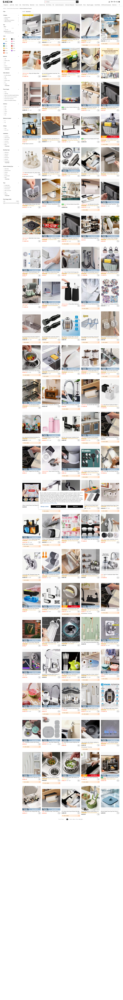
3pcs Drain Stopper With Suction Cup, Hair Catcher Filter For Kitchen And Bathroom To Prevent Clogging (51, 742)
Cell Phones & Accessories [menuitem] (106, 4)
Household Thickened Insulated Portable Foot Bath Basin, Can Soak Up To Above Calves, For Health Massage (110, 674)
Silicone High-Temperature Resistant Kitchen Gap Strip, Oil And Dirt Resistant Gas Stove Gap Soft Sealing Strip (110, 608)
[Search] (77, 2)
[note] (31, 37)
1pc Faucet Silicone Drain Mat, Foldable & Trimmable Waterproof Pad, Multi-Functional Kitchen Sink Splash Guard (31, 336)
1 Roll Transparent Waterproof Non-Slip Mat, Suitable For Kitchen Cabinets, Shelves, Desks (71, 574)
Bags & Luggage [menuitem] (90, 4)
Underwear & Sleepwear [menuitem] (69, 4)
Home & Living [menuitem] (42, 4)
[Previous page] (65, 819)
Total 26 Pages (61, 819)
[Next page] (82, 819)
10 (81, 819)
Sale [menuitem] (20, 4)
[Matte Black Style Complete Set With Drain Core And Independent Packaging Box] (31, 225)
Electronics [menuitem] (114, 4)
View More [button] (7, 69)
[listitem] (31, 30)
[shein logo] (7, 1)
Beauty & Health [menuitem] (79, 4)
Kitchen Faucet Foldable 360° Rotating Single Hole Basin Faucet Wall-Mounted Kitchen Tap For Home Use (90, 138)
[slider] (4, 203)
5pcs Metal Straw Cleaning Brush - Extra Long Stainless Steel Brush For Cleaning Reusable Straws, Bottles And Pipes (71, 674)
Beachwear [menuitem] (32, 4)
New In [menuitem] (16, 4)
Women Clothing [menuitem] (25, 4)
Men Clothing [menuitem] (48, 4)
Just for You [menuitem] (12, 4)
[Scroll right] (119, 5)
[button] (117, 2)
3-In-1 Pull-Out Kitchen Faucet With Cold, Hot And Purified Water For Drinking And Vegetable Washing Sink (71, 204)
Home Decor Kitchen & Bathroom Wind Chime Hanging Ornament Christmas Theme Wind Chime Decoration (71, 107)
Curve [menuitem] (37, 4)
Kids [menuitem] (53, 4)
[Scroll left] (117, 5)
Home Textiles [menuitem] (97, 4)
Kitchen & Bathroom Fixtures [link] (26, 8)
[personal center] (109, 2)
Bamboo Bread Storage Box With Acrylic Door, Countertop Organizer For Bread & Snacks (51, 404)
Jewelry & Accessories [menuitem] (59, 4)
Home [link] (4, 8)
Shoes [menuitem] (84, 4)
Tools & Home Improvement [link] (12, 8)
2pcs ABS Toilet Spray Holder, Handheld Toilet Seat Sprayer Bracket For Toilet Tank (51, 608)
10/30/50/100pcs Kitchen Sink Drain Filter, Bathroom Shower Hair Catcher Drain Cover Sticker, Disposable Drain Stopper (32, 204)
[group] (11, 17)
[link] (112, 2)
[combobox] (27, 11)
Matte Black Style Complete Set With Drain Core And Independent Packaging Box (31, 238)
